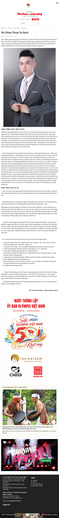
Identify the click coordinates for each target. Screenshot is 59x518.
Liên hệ (34, 482)
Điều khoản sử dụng (37, 485)
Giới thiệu (34, 480)
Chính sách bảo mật (37, 484)
